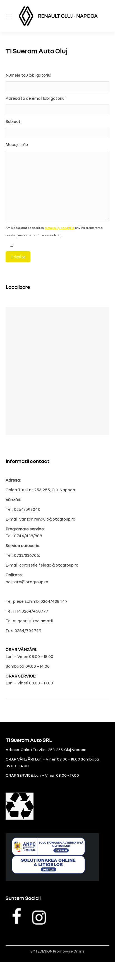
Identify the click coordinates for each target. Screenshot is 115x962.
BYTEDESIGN (41, 951)
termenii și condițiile (60, 227)
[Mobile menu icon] (9, 16)
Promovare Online (69, 951)
